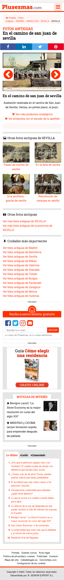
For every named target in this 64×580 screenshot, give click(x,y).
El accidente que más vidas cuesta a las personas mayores (31, 483)
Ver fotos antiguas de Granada (21, 270)
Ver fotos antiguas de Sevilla (20, 256)
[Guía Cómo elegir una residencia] (32, 368)
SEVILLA (45, 20)
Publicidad (42, 556)
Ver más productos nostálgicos (34, 114)
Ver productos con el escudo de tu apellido (34, 119)
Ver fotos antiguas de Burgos (20, 278)
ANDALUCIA (32, 20)
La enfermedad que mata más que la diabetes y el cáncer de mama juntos (33, 531)
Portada (12, 17)
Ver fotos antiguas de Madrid (20, 248)
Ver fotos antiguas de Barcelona (22, 252)
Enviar (53, 330)
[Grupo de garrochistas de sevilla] (8, 74)
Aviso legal (44, 552)
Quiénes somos (29, 552)
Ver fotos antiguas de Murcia (20, 291)
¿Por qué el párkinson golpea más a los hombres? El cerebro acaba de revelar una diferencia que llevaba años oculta (32, 466)
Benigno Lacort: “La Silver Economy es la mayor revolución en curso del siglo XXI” (31, 519)
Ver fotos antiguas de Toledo (20, 274)
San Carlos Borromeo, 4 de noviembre (30, 525)
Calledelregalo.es (29, 559)
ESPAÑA (20, 20)
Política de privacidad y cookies (19, 556)
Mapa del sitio (12, 559)
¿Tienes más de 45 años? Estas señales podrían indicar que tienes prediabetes (31, 475)
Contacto (53, 556)
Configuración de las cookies (31, 563)
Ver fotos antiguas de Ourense (21, 296)
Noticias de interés (32, 397)
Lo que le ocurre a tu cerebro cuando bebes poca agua (32, 499)
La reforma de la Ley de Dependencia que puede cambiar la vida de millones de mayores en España (34, 509)
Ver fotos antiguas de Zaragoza (21, 287)
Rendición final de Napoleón (25, 537)
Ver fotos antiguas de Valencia (21, 265)
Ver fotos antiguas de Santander (22, 283)
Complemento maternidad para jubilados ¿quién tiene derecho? (31, 491)
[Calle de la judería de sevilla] (55, 74)
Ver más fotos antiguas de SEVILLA (24, 221)
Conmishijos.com (48, 559)
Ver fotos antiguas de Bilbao (20, 261)
